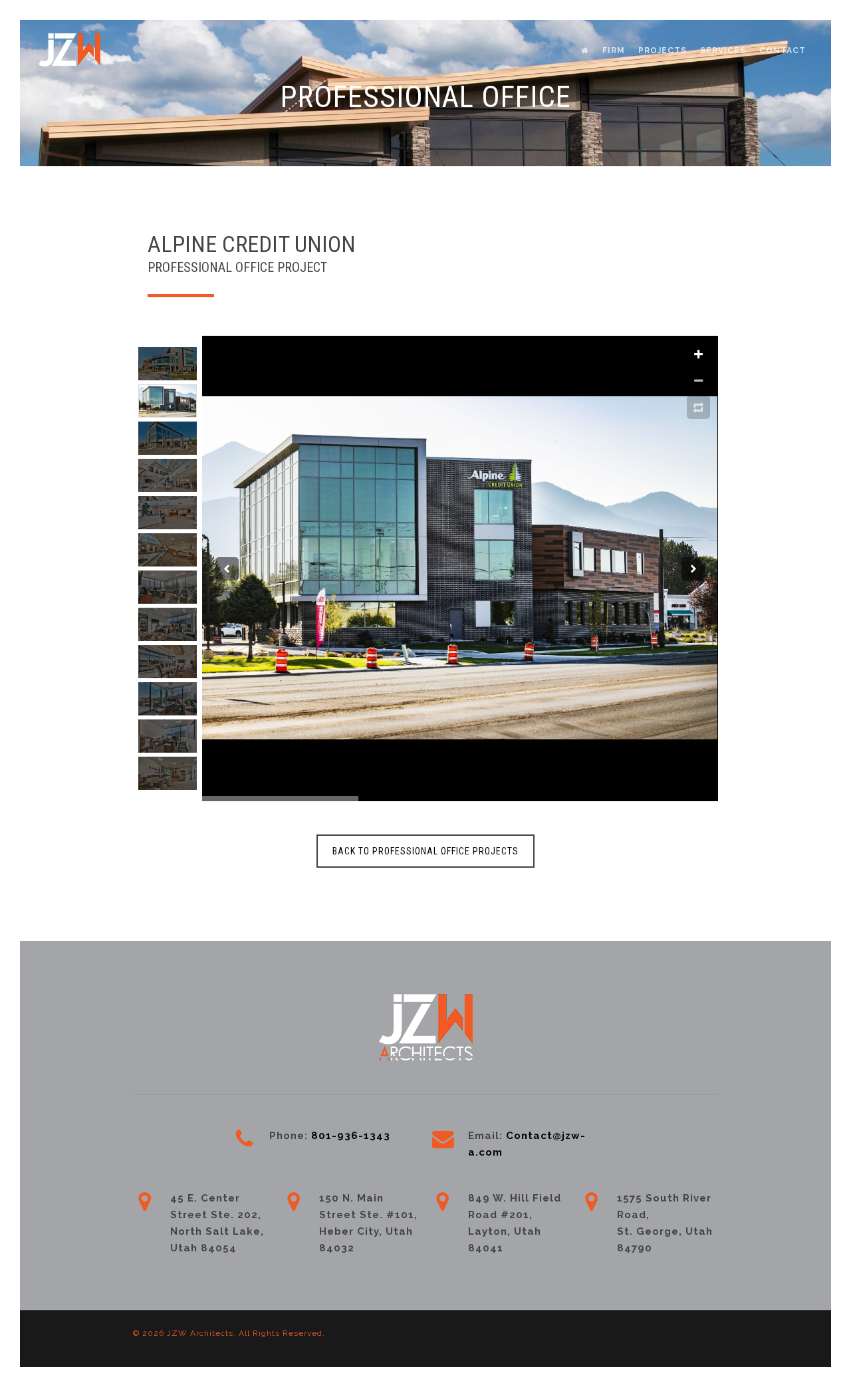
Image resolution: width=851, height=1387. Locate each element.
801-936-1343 (352, 1136)
